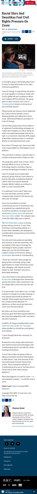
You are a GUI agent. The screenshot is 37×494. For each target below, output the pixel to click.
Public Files (7, 469)
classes (14, 213)
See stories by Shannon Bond (22, 426)
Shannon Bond (12, 29)
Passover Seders (8, 216)
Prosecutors (6, 279)
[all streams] (34, 491)
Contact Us (7, 461)
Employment (7, 457)
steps (26, 291)
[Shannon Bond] (6, 411)
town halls (22, 213)
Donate (31, 3)
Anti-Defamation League (14, 223)
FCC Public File (8, 465)
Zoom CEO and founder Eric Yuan (14, 326)
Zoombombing (8, 104)
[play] (3, 492)
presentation (6, 255)
